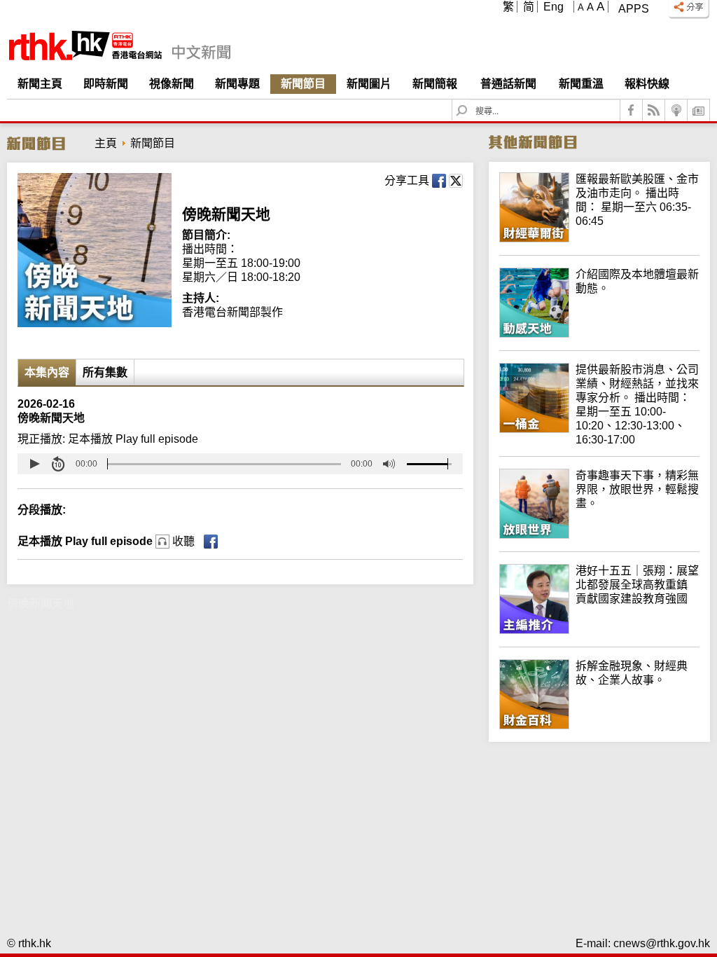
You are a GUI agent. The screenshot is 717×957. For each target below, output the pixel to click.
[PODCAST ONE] (676, 110)
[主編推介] (599, 630)
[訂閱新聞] (699, 110)
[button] (34, 463)
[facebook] (631, 110)
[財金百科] (599, 725)
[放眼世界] (599, 535)
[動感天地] (599, 334)
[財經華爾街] (599, 239)
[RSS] (654, 110)
